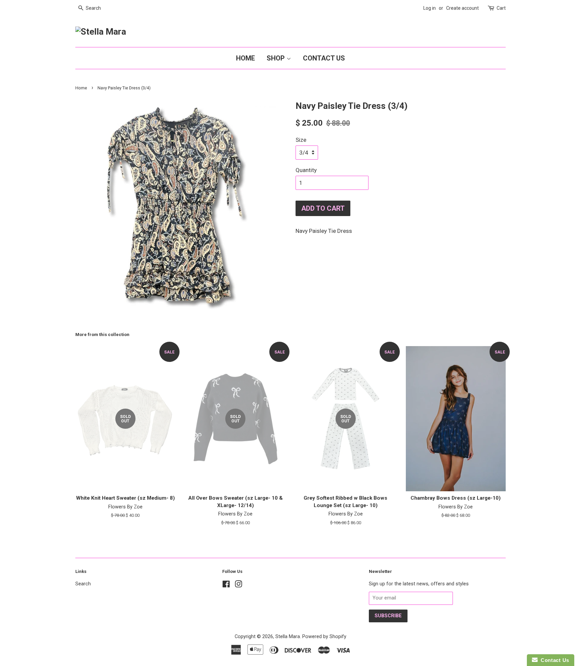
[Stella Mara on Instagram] (238, 585)
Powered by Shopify (324, 636)
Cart (501, 8)
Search (83, 584)
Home (245, 58)
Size (301, 139)
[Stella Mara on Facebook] (226, 585)
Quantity (306, 170)
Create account (462, 8)
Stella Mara (287, 636)
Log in (429, 8)
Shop (276, 58)
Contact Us (324, 58)
